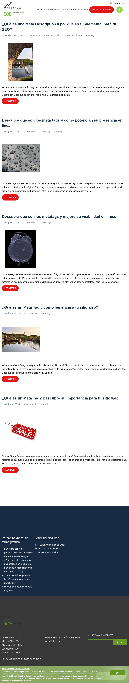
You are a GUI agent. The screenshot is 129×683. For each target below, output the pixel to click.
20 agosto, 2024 (11, 131)
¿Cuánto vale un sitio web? (51, 545)
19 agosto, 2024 (11, 222)
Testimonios (38, 9)
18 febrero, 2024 (11, 404)
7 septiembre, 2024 (13, 35)
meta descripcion (52, 35)
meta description (73, 35)
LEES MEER (10, 101)
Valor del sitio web (47, 538)
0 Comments (33, 35)
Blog (45, 9)
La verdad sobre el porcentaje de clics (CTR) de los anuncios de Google (18, 553)
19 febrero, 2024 (11, 313)
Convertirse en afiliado (69, 9)
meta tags (90, 35)
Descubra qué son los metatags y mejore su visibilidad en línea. (59, 216)
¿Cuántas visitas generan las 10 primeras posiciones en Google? (17, 579)
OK (117, 673)
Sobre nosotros (55, 9)
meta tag (45, 131)
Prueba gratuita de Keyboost (101, 9)
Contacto (83, 9)
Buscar (120, 642)
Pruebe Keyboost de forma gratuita (62, 637)
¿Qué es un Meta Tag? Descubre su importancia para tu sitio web (60, 398)
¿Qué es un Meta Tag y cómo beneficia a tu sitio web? (50, 307)
